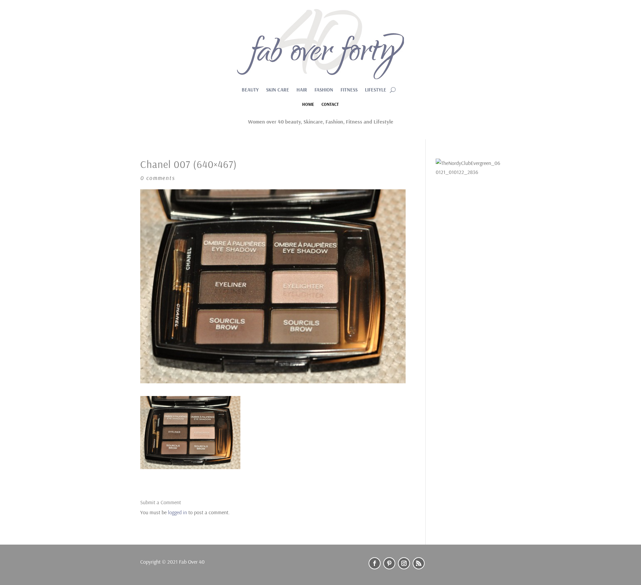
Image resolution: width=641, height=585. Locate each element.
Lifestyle (375, 90)
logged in (177, 512)
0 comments (157, 177)
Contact (330, 104)
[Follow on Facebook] (375, 563)
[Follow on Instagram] (404, 563)
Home (308, 104)
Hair (301, 90)
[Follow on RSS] (419, 563)
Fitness (349, 90)
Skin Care (277, 90)
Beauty (250, 90)
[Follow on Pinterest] (389, 563)
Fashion (323, 90)
